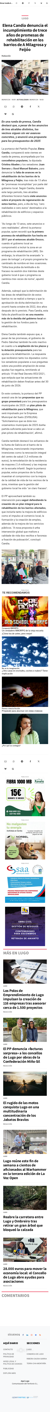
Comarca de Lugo (35, 1354)
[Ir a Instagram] (31, 1335)
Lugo (25, 18)
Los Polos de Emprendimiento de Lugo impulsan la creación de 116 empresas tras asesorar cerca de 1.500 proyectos (24, 999)
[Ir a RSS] (40, 1335)
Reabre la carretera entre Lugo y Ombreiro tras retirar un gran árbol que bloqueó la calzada (23, 1223)
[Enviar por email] (5, 107)
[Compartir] (16, 3)
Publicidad (8, 1369)
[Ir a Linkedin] (27, 1335)
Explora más (9, 1373)
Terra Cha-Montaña (36, 1363)
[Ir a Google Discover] (36, 1335)
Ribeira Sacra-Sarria (37, 1359)
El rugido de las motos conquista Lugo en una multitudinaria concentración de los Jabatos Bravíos (21, 1111)
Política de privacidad (8, 1355)
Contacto (8, 1349)
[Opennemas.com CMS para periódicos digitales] (25, 1397)
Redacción (6, 55)
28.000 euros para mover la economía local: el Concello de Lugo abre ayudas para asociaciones (25, 1275)
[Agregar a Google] (47, 3)
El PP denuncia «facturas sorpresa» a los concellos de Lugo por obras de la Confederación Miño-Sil (23, 1055)
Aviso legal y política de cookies (12, 1362)
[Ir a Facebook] (23, 1335)
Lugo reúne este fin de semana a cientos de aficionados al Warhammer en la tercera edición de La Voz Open (24, 1169)
